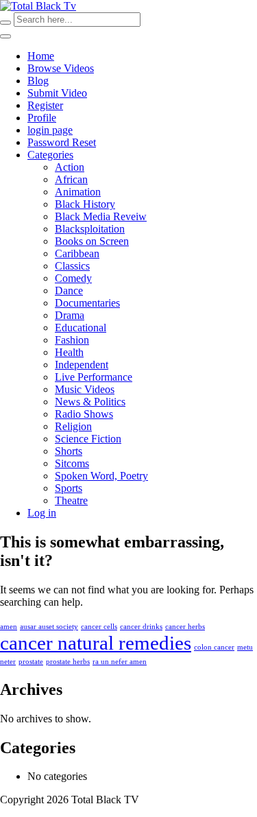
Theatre (71, 500)
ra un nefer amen (120, 661)
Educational (80, 327)
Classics (72, 266)
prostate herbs (68, 661)
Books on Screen (92, 241)
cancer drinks (141, 626)
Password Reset (61, 142)
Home (40, 56)
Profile (41, 117)
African (71, 179)
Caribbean (77, 253)
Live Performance (93, 377)
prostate (31, 661)
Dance (69, 290)
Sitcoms (72, 463)
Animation (78, 192)
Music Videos (84, 389)
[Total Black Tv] (38, 6)
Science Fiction (88, 439)
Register (45, 105)
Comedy (73, 278)
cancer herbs (185, 626)
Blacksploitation (90, 229)
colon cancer (214, 647)
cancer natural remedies (95, 643)
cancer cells (99, 626)
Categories (50, 155)
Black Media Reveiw (101, 216)
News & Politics (90, 401)
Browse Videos (60, 68)
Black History (85, 204)
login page (50, 130)
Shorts (68, 451)
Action (69, 167)
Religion (73, 426)
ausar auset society (49, 626)
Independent (81, 364)
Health (69, 352)
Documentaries (87, 303)
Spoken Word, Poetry (101, 476)
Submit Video (57, 93)
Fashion (72, 340)
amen (8, 626)
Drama (69, 315)
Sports (68, 488)
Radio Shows (84, 414)
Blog (38, 80)
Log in (41, 513)
